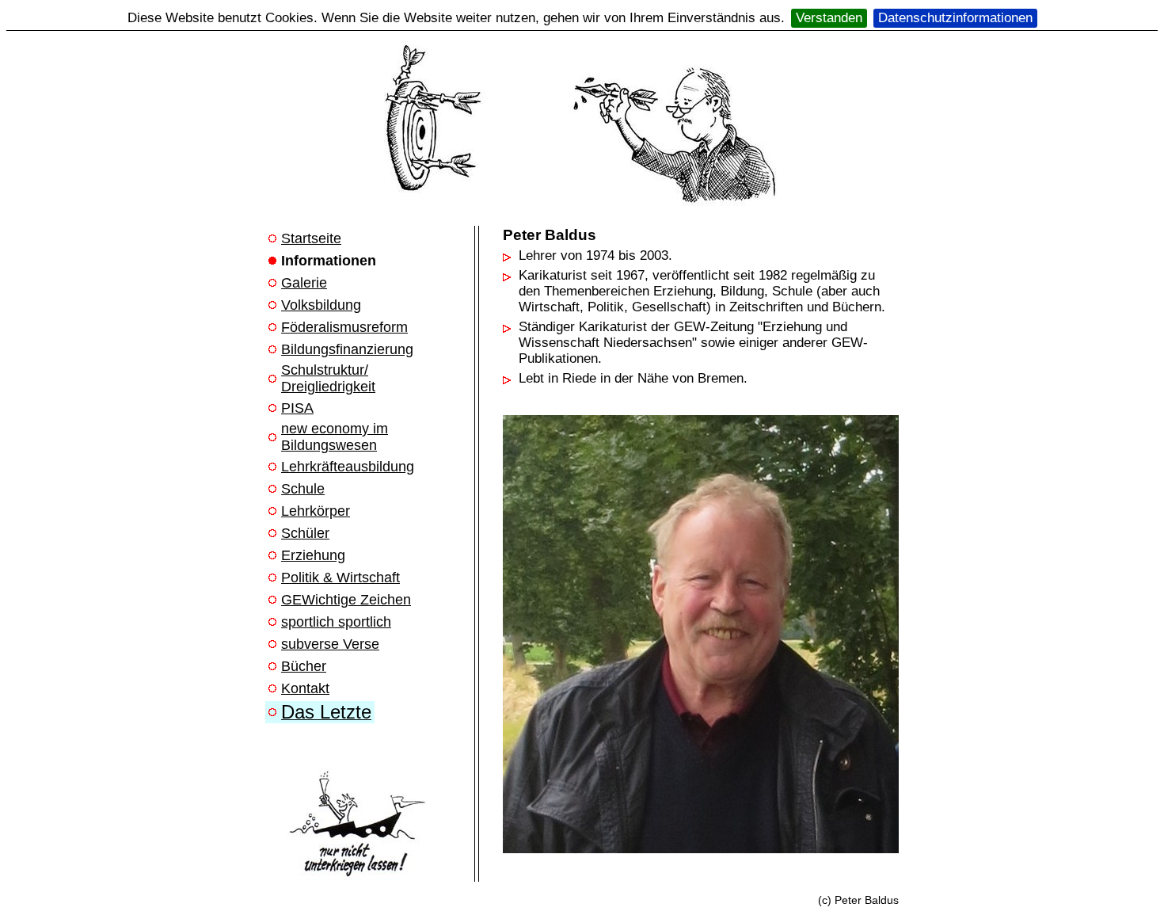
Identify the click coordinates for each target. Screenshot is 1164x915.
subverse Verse (330, 644)
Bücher (303, 666)
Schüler (305, 533)
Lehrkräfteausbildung (347, 467)
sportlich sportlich (336, 622)
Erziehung (313, 555)
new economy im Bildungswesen (334, 437)
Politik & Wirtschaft (340, 577)
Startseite (311, 238)
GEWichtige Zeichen (346, 600)
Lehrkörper (315, 511)
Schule (303, 489)
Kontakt (305, 688)
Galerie (304, 283)
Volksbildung (321, 305)
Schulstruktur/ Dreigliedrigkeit (328, 378)
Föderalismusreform (344, 327)
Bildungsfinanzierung (347, 349)
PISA (297, 408)
